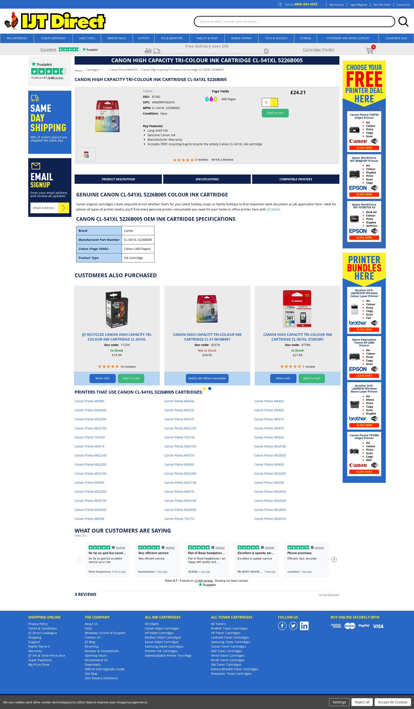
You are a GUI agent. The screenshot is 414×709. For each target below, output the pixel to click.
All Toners (218, 624)
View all (81, 535)
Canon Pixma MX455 (269, 410)
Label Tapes (87, 38)
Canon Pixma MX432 (269, 401)
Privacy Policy (38, 624)
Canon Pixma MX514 (89, 446)
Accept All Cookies (393, 702)
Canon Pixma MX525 (269, 437)
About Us (91, 624)
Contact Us (403, 4)
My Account (336, 4)
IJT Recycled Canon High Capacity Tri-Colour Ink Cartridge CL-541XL (117, 337)
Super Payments (40, 660)
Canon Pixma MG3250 (180, 473)
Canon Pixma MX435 (89, 482)
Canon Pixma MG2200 (90, 464)
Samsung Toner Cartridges (230, 642)
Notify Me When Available (207, 378)
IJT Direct (273, 209)
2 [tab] (209, 388)
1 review (309, 367)
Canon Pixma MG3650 (180, 510)
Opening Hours (96, 655)
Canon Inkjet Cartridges (162, 628)
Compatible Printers (295, 179)
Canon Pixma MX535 (179, 410)
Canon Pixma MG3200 (90, 419)
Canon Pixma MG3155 (180, 446)
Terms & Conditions (42, 628)
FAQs (88, 628)
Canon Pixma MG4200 (90, 410)
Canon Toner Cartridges (228, 646)
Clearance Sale (396, 38)
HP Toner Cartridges (226, 633)
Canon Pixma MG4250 (270, 501)
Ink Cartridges (17, 38)
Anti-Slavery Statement (101, 678)
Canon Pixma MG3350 (270, 455)
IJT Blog (90, 642)
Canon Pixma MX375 (179, 419)
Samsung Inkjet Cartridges (164, 646)
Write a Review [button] (222, 159)
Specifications (207, 179)
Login (353, 4)
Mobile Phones (241, 38)
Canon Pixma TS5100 (90, 437)
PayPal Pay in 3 (39, 646)
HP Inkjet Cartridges (159, 633)
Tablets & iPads (207, 38)
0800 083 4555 (301, 4)
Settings (339, 702)
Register (363, 4)
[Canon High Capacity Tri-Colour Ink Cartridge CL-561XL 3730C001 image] (297, 309)
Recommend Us (96, 660)
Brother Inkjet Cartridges (163, 637)
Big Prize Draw (38, 664)
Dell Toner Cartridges (226, 651)
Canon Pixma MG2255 (90, 491)
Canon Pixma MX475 (179, 491)
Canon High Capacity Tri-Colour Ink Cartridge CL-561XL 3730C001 (297, 337)
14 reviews (128, 367)
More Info (103, 378)
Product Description (118, 179)
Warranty (35, 651)
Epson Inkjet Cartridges (162, 642)
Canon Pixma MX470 (269, 428)
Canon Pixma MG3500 (90, 510)
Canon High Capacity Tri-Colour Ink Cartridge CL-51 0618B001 (207, 337)
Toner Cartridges (53, 38)
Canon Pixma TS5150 (179, 437)
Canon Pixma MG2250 (270, 473)
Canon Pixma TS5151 (179, 519)
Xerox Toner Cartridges (228, 655)
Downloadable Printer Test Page (168, 655)
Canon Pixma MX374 (179, 455)
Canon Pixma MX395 (179, 464)
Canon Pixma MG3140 (270, 446)
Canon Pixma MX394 (89, 519)
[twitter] (293, 626)
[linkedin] (304, 626)
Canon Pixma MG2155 (90, 428)
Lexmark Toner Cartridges (230, 637)
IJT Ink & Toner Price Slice (46, 655)
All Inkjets (152, 624)
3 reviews (202, 159)
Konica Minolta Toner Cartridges (234, 669)
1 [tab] (204, 388)
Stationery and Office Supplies (347, 38)
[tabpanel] (117, 335)
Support (34, 642)
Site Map (91, 674)
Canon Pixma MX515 (269, 419)
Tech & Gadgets (276, 38)
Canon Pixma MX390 (89, 401)
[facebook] (282, 626)
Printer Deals (116, 38)
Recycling (92, 646)
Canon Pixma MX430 (269, 464)
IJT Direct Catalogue (42, 633)
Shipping (34, 637)
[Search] (403, 22)
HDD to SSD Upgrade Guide (105, 669)
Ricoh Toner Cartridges (228, 660)
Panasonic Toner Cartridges (231, 674)
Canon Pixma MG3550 (270, 491)
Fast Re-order (382, 4)
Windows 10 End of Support (105, 633)
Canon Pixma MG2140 (90, 455)
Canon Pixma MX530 (269, 482)
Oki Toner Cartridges (226, 664)
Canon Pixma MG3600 (270, 510)
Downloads (93, 664)
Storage (306, 38)
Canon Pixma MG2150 (180, 428)
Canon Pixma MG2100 (90, 473)
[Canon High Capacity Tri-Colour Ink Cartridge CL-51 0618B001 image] (207, 309)
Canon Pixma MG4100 (180, 501)
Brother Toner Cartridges (229, 628)
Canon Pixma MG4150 (270, 519)
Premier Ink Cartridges (161, 651)
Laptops (143, 38)
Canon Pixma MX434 (179, 401)
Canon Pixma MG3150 (180, 482)
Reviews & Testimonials (102, 651)
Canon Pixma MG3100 (90, 501)
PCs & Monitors (172, 38)
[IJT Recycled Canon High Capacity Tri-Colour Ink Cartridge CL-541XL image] (117, 309)
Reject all (362, 702)
